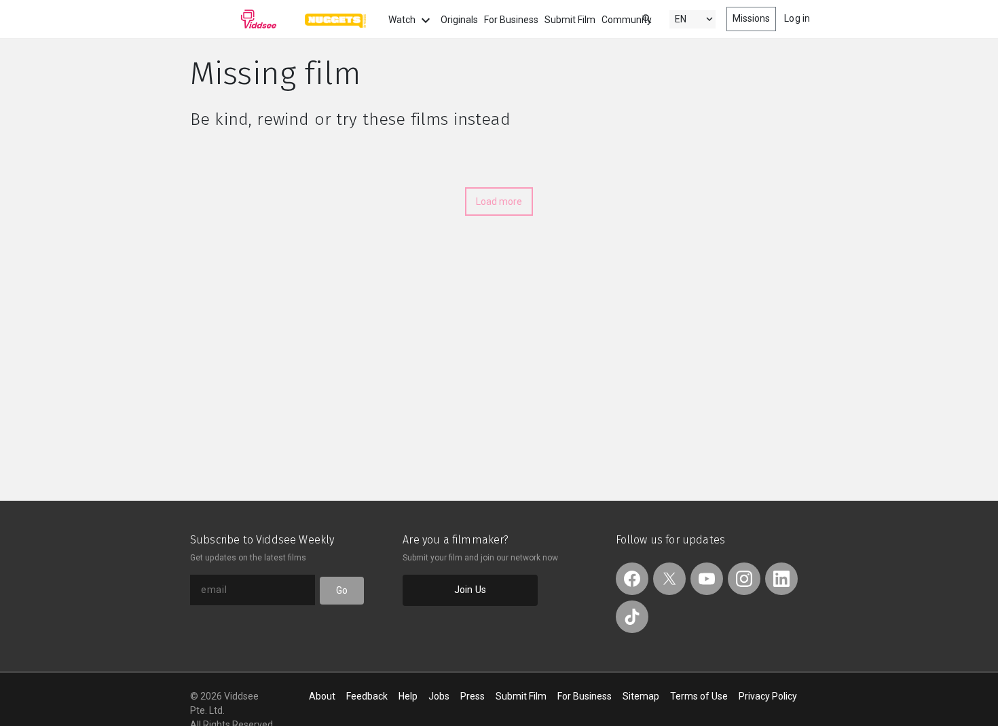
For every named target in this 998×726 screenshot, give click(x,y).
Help (408, 696)
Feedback (367, 696)
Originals (459, 19)
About (322, 696)
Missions (752, 18)
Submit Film (569, 19)
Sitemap (641, 696)
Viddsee (233, 18)
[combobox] (634, 18)
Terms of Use (699, 696)
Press (472, 696)
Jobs (438, 696)
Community (627, 19)
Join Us (470, 589)
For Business (511, 19)
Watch (403, 19)
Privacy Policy (768, 696)
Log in (797, 18)
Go (342, 590)
